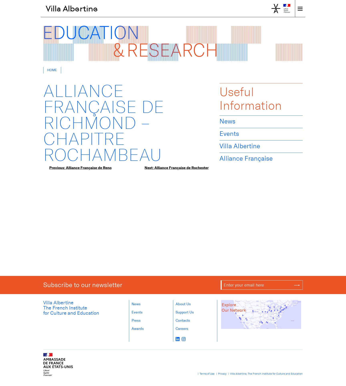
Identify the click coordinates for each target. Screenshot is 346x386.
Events (229, 133)
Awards (138, 328)
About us (183, 304)
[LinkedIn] (178, 339)
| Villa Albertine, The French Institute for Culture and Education (265, 373)
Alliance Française (246, 158)
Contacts (183, 320)
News (227, 121)
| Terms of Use (205, 373)
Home (52, 70)
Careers (182, 328)
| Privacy (220, 373)
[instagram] (184, 339)
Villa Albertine (72, 8)
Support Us (185, 312)
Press (136, 320)
